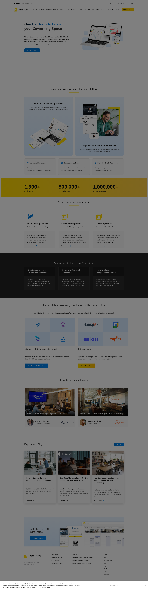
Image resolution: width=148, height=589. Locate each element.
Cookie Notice (46, 587)
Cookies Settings (113, 585)
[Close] (145, 585)
